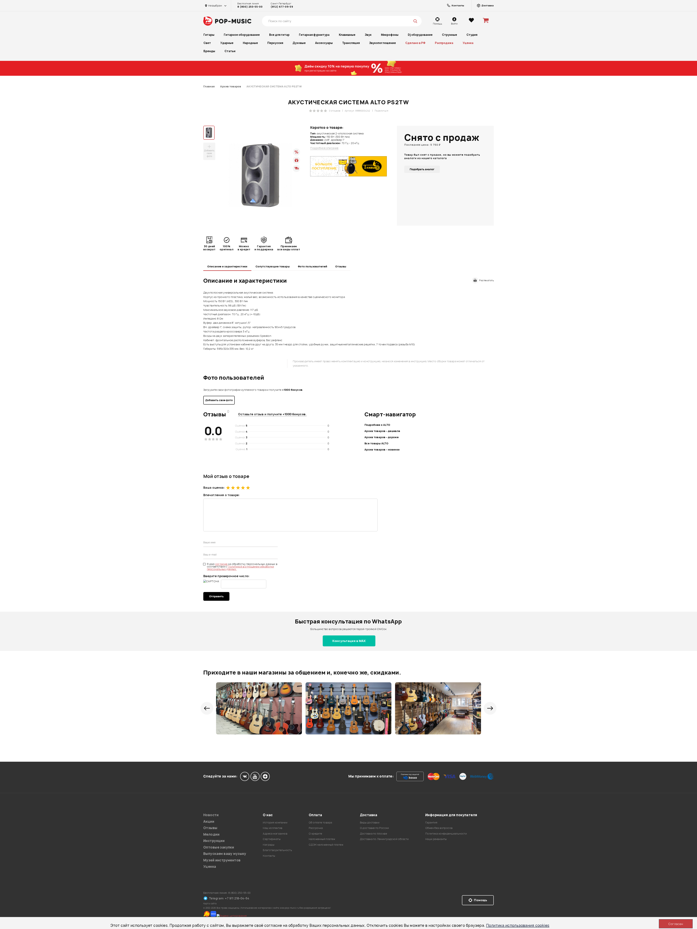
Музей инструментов (222, 860)
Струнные (449, 35)
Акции (208, 821)
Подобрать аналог (422, 169)
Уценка (468, 43)
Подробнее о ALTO (377, 425)
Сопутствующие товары (273, 266)
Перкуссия (275, 43)
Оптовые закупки (218, 847)
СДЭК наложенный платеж (326, 844)
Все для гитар (279, 35)
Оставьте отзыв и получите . (272, 414)
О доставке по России (374, 828)
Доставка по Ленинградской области (384, 839)
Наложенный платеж (322, 839)
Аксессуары (324, 43)
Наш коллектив (272, 828)
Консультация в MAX (349, 641)
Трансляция (351, 43)
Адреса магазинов (275, 833)
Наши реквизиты (436, 839)
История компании (275, 822)
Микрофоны (389, 35)
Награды (268, 844)
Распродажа (444, 43)
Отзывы (340, 266)
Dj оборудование (420, 35)
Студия (471, 35)
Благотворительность (277, 850)
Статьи (230, 51)
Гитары (208, 35)
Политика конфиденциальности (446, 833)
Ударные (226, 43)
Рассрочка (316, 828)
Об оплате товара (320, 822)
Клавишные (347, 35)
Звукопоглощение (382, 43)
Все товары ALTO (376, 443)
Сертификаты (271, 839)
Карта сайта (210, 903)
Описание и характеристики (227, 266)
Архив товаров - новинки (382, 449)
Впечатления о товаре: (221, 495)
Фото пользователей (312, 266)
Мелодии (211, 834)
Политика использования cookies (517, 925)
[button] (207, 708)
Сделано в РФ (415, 43)
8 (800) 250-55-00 (249, 6)
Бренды (209, 51)
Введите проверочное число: (226, 576)
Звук (368, 35)
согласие (221, 564)
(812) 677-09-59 (282, 6)
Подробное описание (324, 148)
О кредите (315, 833)
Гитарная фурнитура (314, 35)
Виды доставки (369, 822)
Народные (250, 43)
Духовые (299, 43)
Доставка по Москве (373, 833)
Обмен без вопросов (439, 828)
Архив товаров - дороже (381, 437)
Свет (207, 43)
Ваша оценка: (214, 487)
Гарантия (431, 822)
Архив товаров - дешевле (382, 431)
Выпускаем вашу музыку (224, 853)
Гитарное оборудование (242, 35)
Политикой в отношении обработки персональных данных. (240, 568)
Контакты (269, 855)
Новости (211, 815)
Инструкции (214, 841)
